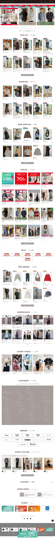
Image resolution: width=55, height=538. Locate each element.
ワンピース (6, 408)
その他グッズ (47, 415)
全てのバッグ (47, 393)
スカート (31, 414)
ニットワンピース (7, 421)
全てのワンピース (7, 410)
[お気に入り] (45, 2)
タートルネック (20, 411)
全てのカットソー (20, 403)
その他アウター (7, 405)
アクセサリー (47, 404)
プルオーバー (20, 396)
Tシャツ (19, 404)
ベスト (6, 404)
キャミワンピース (7, 418)
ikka (4, 470)
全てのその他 (47, 420)
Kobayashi (5, 471)
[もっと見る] (27, 475)
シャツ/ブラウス (32, 394)
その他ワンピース (7, 422)
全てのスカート (32, 415)
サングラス (46, 407)
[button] (1, 17)
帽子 (45, 414)
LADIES (27, 388)
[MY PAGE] (41, 2)
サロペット (7, 415)
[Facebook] (30, 518)
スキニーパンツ (32, 403)
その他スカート (32, 421)
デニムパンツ (32, 406)
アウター (6, 397)
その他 (45, 418)
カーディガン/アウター (21, 397)
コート (6, 400)
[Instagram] (24, 518)
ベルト (46, 410)
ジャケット (7, 401)
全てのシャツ (32, 393)
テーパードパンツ (33, 404)
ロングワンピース (7, 414)
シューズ (45, 396)
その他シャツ (32, 396)
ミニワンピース (7, 411)
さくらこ (36, 471)
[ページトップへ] (53, 521)
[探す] (52, 2)
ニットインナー (20, 394)
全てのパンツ (32, 400)
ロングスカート (32, 418)
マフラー (46, 411)
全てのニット (20, 393)
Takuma (26, 471)
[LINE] (27, 518)
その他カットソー (20, 412)
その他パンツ (32, 411)
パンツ (31, 399)
